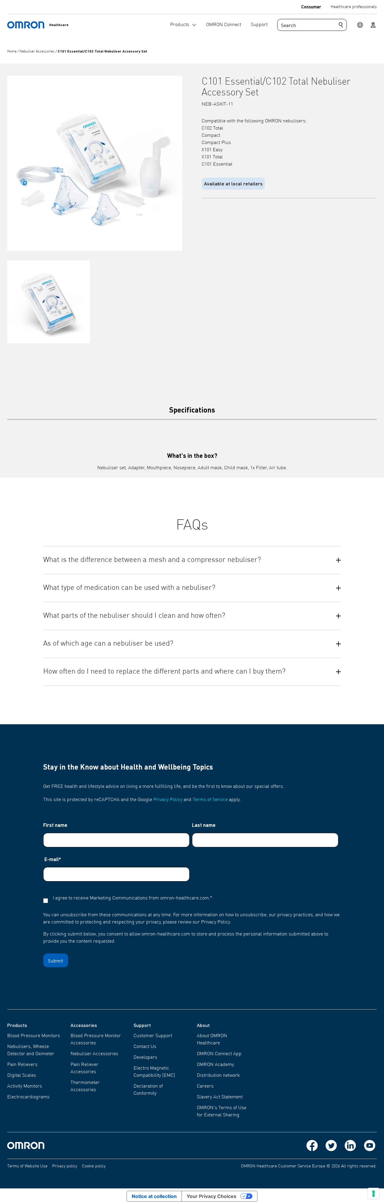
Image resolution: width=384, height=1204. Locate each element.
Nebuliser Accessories (38, 51)
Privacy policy (64, 1166)
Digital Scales (21, 1075)
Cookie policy (94, 1166)
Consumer (311, 6)
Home (12, 51)
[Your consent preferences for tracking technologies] (373, 1193)
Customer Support (153, 1036)
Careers (205, 1086)
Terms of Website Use (27, 1166)
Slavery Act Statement (220, 1097)
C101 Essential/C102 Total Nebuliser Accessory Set (102, 51)
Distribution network (218, 1075)
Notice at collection (154, 1196)
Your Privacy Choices (211, 1196)
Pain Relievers (22, 1064)
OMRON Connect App (219, 1054)
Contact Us (145, 1046)
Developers (145, 1057)
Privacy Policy (167, 799)
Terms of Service (210, 799)
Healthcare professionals (354, 7)
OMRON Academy (215, 1064)
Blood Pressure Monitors (33, 1036)
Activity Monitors (24, 1086)
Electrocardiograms (28, 1097)
